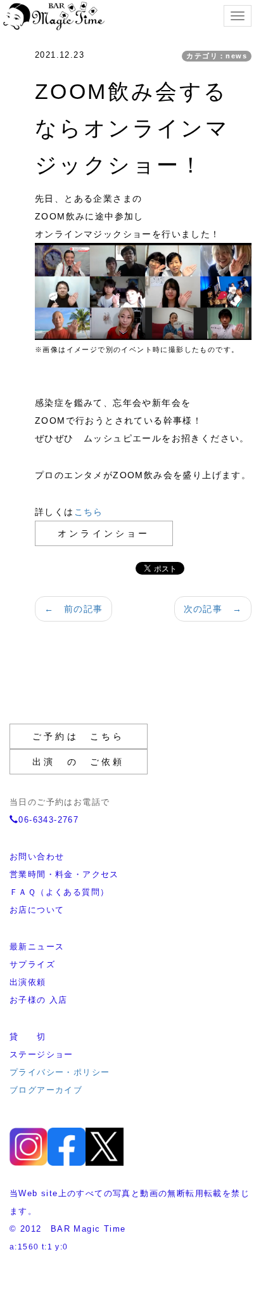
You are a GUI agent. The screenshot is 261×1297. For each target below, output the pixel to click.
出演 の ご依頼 (78, 762)
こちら (88, 512)
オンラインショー (104, 533)
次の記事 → (213, 609)
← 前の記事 (73, 609)
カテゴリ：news (216, 56)
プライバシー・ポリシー (60, 1072)
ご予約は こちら (78, 736)
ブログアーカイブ (46, 1090)
